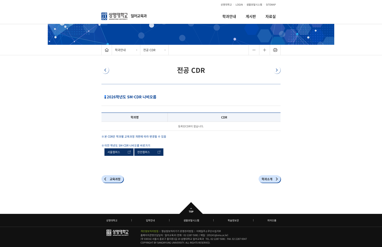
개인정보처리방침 (149, 231)
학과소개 (267, 179)
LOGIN (239, 4)
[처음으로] (106, 50)
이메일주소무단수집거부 (208, 231)
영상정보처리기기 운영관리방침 (177, 231)
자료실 (270, 16)
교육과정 (115, 179)
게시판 (251, 16)
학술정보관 (233, 220)
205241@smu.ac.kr (217, 235)
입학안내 (150, 220)
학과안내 (229, 16)
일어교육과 (139, 16)
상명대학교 (226, 4)
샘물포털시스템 (191, 220)
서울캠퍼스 (113, 152)
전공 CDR (149, 50)
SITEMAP (271, 4)
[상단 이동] (191, 208)
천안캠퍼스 (143, 152)
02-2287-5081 (191, 235)
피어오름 (271, 220)
